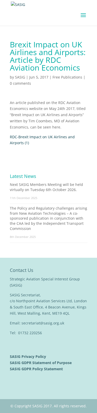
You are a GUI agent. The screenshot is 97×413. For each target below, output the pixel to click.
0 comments (20, 83)
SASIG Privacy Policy (28, 356)
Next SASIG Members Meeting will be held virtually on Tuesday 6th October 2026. (46, 187)
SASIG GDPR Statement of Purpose (41, 362)
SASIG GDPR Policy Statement (37, 368)
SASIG (20, 77)
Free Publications (67, 77)
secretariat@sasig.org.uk (42, 323)
